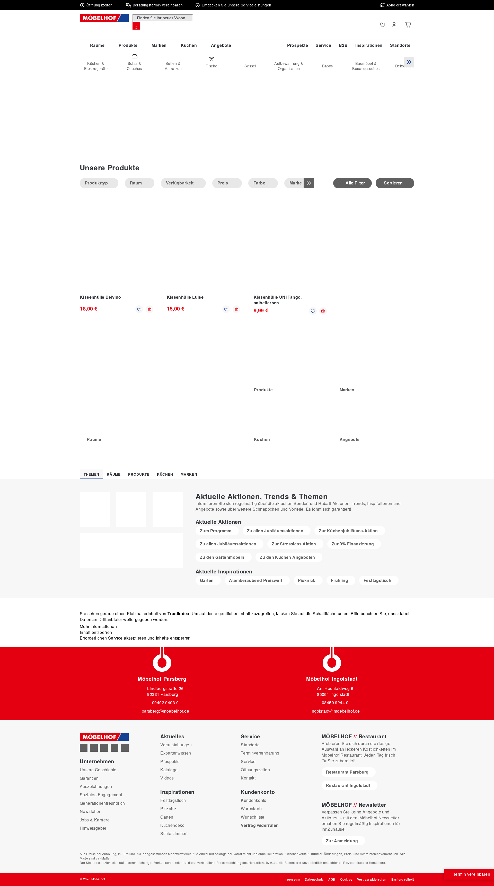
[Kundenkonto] (394, 25)
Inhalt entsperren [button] (96, 632)
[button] (96, 5)
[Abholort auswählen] (149, 309)
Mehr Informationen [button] (98, 626)
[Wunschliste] (382, 25)
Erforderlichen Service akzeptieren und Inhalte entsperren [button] (135, 638)
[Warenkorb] (408, 25)
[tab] (91, 474)
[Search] (136, 26)
